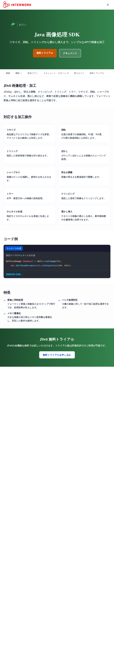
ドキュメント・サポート (54, 73)
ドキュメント (70, 53)
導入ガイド (79, 73)
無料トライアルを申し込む (57, 354)
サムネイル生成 (14, 248)
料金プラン (33, 73)
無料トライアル (45, 52)
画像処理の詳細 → (14, 274)
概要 (8, 73)
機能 (17, 73)
